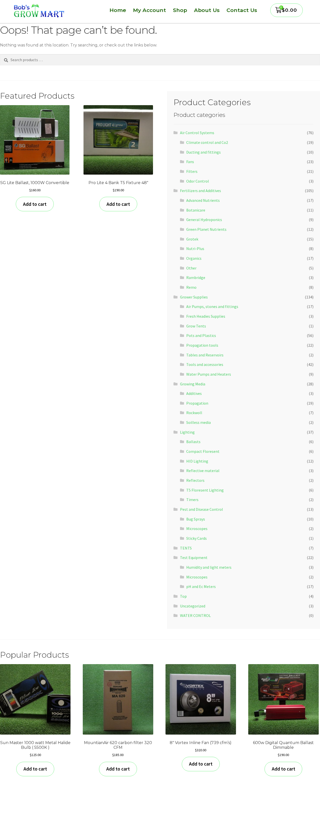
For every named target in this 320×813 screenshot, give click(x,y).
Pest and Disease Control (201, 509)
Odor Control (197, 181)
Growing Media (192, 383)
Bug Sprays (195, 519)
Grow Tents (196, 325)
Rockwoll (194, 412)
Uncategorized (192, 605)
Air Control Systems (197, 132)
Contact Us (241, 10)
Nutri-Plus (195, 248)
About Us (207, 10)
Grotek (192, 239)
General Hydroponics (204, 219)
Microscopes (197, 528)
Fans (190, 161)
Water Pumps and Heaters (208, 374)
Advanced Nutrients (203, 200)
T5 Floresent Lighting (205, 490)
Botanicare (195, 210)
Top (183, 596)
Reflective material (203, 470)
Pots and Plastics (201, 335)
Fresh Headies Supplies (205, 316)
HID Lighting (197, 461)
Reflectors (195, 480)
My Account (149, 10)
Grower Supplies (194, 296)
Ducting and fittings (203, 152)
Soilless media (198, 422)
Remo (191, 287)
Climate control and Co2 (207, 142)
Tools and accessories (204, 364)
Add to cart (34, 204)
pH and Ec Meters (201, 586)
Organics (194, 258)
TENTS (186, 547)
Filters (192, 171)
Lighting (187, 432)
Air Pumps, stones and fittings (212, 306)
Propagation (197, 403)
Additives (194, 393)
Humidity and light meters (209, 567)
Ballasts (193, 441)
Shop (180, 10)
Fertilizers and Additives (200, 190)
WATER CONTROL (195, 615)
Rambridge (195, 277)
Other (191, 268)
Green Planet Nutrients (206, 229)
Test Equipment (194, 557)
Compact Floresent (203, 451)
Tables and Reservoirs (205, 354)
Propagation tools (202, 345)
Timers (192, 499)
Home (118, 10)
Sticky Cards (196, 538)
